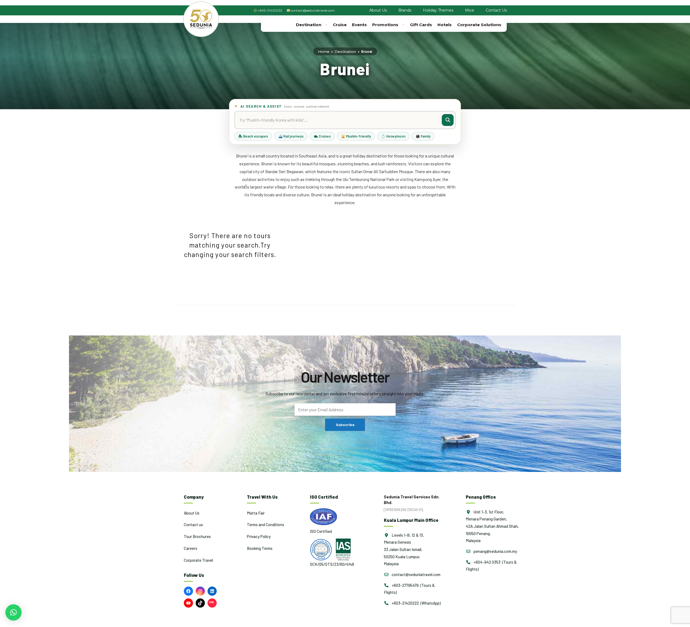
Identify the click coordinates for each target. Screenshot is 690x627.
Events (359, 24)
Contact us (193, 524)
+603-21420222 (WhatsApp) (416, 603)
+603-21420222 (270, 10)
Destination (308, 24)
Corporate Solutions (479, 24)
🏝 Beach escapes (253, 136)
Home (323, 51)
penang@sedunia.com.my (495, 551)
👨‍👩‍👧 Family (423, 136)
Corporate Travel (198, 560)
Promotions (385, 24)
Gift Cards (421, 24)
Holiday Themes (438, 10)
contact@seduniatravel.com (313, 10)
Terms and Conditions (265, 524)
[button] (13, 612)
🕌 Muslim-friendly (356, 136)
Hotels (444, 24)
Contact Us (496, 10)
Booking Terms (259, 548)
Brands (404, 10)
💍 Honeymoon (393, 136)
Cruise (340, 24)
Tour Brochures (197, 536)
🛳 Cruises (322, 136)
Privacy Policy (259, 536)
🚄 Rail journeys (290, 136)
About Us (378, 10)
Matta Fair (256, 512)
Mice (469, 10)
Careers (190, 548)
